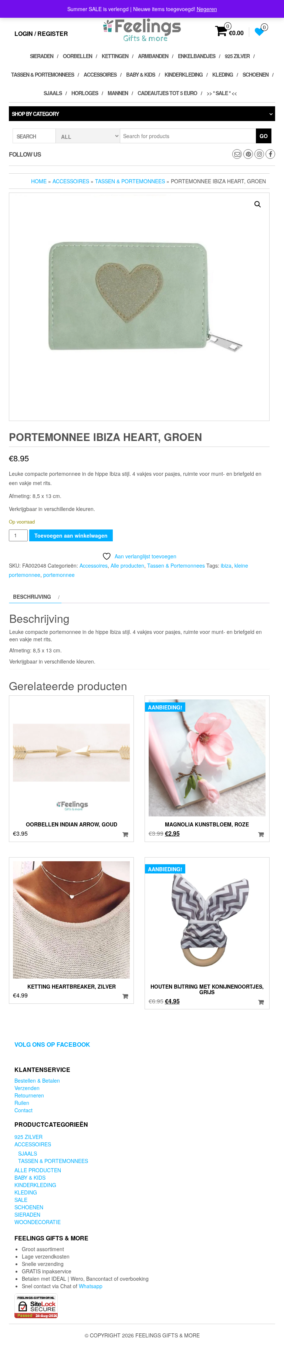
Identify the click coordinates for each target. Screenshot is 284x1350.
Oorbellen (77, 56)
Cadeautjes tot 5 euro (167, 93)
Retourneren (29, 1095)
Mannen (118, 93)
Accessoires (100, 74)
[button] (257, 204)
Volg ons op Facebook (52, 1044)
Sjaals (53, 93)
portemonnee (59, 574)
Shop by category (35, 113)
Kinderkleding (184, 74)
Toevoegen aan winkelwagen (71, 535)
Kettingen (115, 56)
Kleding (222, 74)
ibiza (226, 565)
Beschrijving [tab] (32, 596)
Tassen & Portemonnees (42, 74)
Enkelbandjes (196, 56)
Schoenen (255, 74)
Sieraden (41, 56)
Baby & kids (140, 74)
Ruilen (21, 1102)
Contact (23, 1110)
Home (39, 181)
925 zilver (237, 56)
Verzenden (27, 1088)
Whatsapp (90, 1286)
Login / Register (41, 33)
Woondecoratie (37, 1222)
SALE (20, 1199)
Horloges (84, 93)
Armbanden (153, 56)
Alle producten (127, 565)
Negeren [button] (207, 9)
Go (264, 136)
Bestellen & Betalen (37, 1080)
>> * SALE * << (222, 93)
